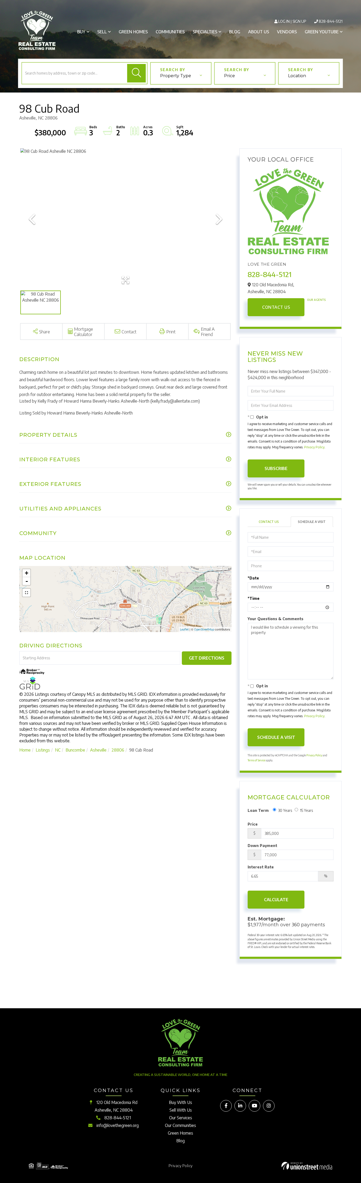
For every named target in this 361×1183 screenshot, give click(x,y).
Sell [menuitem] (102, 31)
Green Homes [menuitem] (133, 31)
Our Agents (316, 299)
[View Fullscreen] (26, 593)
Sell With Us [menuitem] (180, 1110)
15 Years (306, 810)
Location (297, 75)
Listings (43, 750)
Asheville (98, 750)
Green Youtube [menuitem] (322, 31)
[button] (136, 73)
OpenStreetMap (204, 629)
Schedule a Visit (312, 522)
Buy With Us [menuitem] (180, 1102)
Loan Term (258, 810)
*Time (254, 598)
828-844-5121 (331, 21)
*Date (253, 578)
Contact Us (276, 307)
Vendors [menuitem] (287, 31)
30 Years (285, 810)
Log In (284, 21)
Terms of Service (256, 760)
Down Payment (262, 845)
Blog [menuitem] (234, 31)
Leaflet (184, 629)
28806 (118, 750)
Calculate (276, 899)
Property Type (175, 75)
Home (25, 750)
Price (229, 75)
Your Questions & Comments (275, 618)
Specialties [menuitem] (205, 31)
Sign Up (299, 21)
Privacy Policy (314, 447)
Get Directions (206, 658)
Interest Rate (261, 867)
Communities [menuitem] (170, 31)
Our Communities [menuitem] (180, 1125)
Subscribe (276, 468)
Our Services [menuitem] (180, 1117)
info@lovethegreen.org (117, 1125)
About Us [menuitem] (258, 31)
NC (58, 750)
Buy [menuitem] (81, 31)
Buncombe (75, 750)
